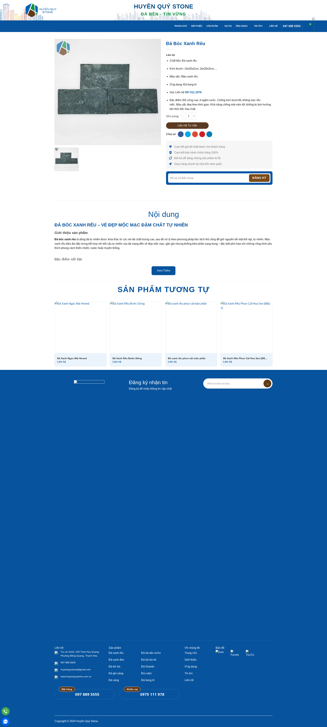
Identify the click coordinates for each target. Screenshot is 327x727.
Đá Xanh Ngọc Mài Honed (72, 358)
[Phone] (5, 711)
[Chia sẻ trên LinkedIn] (209, 134)
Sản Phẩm (212, 26)
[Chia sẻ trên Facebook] (181, 134)
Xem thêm (163, 270)
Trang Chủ (180, 26)
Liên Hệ (273, 26)
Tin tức (258, 26)
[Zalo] (5, 721)
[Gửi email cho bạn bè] (195, 134)
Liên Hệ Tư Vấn (187, 125)
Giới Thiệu (196, 26)
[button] (308, 26)
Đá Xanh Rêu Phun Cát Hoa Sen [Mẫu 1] (245, 358)
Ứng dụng (241, 26)
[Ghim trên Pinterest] (202, 134)
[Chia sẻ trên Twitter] (188, 134)
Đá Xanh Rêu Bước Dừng (127, 358)
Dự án (228, 26)
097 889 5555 (292, 26)
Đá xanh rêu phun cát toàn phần (187, 358)
